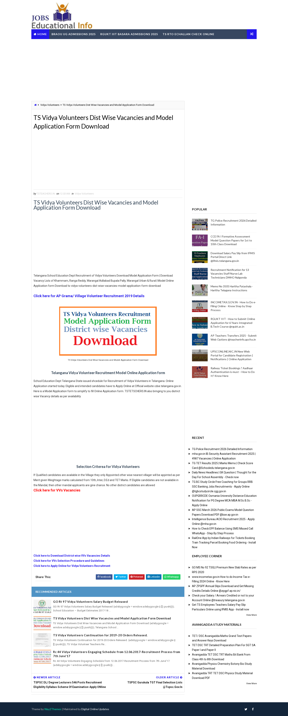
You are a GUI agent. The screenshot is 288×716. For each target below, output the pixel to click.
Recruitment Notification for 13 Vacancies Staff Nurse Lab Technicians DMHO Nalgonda (230, 273)
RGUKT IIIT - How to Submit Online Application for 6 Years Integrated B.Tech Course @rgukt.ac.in (233, 322)
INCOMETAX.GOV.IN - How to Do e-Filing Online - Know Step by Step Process (233, 305)
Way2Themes (52, 709)
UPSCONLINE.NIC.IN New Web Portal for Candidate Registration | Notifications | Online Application (232, 355)
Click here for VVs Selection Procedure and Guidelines (69, 560)
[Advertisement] (144, 69)
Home (42, 34)
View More (251, 615)
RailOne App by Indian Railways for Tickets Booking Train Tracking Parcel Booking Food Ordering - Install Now (224, 542)
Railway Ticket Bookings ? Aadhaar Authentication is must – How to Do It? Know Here (233, 371)
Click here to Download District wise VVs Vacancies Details (72, 555)
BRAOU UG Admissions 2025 (74, 34)
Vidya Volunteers (49, 104)
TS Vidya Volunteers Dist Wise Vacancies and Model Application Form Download (112, 618)
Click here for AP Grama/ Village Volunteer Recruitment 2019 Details (89, 296)
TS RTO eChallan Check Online (188, 34)
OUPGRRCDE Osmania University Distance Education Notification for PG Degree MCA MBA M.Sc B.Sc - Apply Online (224, 500)
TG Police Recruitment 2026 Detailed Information (222, 449)
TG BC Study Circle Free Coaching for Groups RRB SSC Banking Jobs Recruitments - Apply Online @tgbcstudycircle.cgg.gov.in (222, 486)
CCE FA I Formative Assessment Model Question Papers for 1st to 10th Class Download (231, 240)
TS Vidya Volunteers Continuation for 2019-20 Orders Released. (100, 635)
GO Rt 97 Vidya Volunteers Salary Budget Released (90, 601)
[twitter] (246, 709)
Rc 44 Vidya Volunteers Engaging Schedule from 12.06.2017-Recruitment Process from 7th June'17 (116, 654)
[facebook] (253, 709)
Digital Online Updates (95, 709)
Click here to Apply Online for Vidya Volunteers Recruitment (72, 565)
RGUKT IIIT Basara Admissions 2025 (129, 34)
